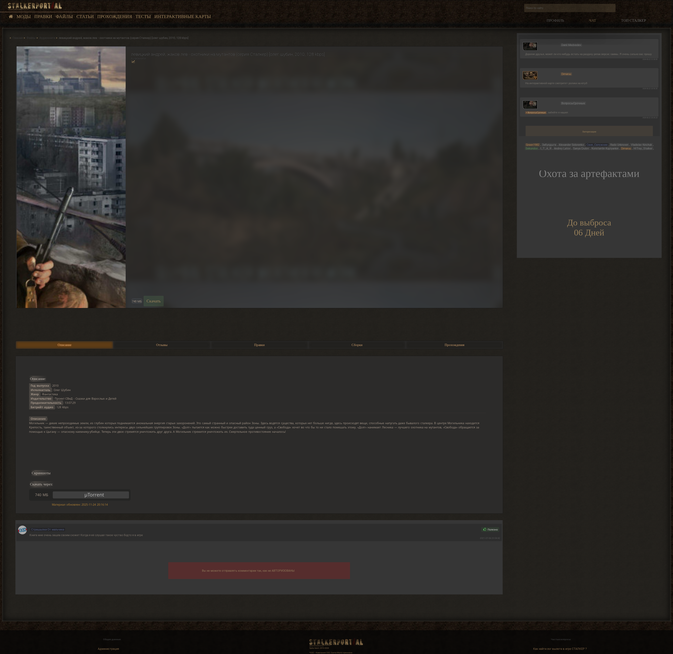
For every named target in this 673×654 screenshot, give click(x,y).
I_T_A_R (545, 148)
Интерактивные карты (182, 16)
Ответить (470, 529)
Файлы (64, 16)
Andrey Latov (562, 148)
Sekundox (532, 148)
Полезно (492, 529)
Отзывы (162, 345)
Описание (64, 345)
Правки (43, 16)
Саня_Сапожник (597, 144)
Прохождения (114, 16)
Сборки (357, 345)
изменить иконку (530, 46)
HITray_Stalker (643, 148)
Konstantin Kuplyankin (605, 148)
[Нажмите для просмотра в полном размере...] (71, 177)
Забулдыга (549, 144)
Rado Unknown (619, 144)
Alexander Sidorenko (571, 144)
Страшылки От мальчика (47, 529)
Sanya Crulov (581, 148)
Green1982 (532, 144)
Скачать (154, 301)
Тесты (143, 16)
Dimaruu (626, 148)
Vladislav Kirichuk (641, 144)
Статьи (85, 16)
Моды (23, 16)
